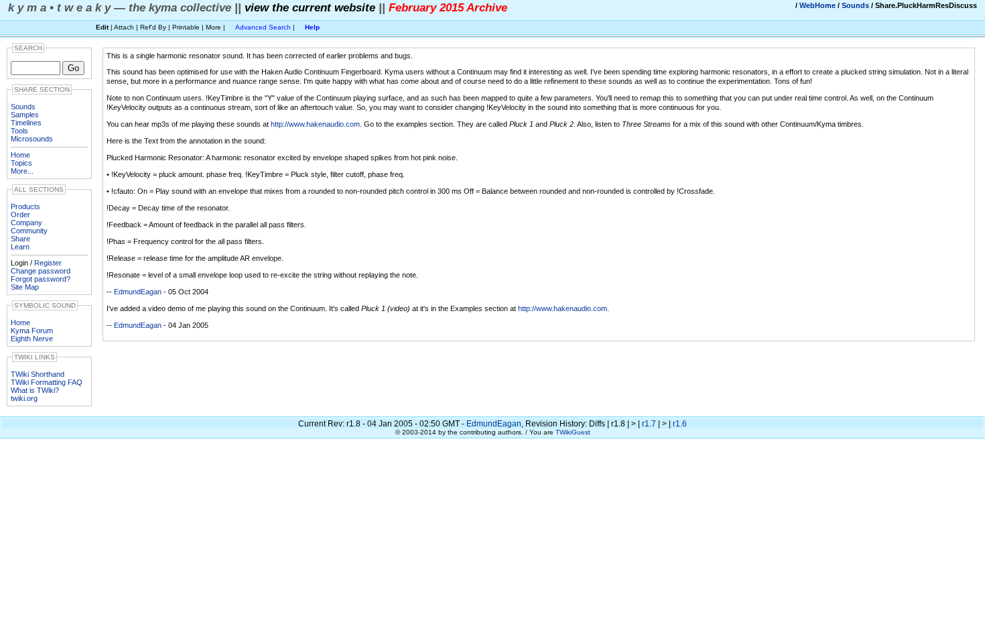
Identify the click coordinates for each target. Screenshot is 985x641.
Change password (40, 271)
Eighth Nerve (32, 339)
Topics (21, 163)
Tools (19, 131)
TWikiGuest (572, 432)
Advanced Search (263, 27)
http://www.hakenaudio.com (315, 124)
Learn (20, 247)
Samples (25, 115)
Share (20, 239)
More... (22, 171)
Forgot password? (40, 279)
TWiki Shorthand (37, 374)
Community (29, 231)
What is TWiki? (35, 390)
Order (20, 215)
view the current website (310, 7)
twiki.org (24, 398)
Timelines (26, 123)
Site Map (25, 287)
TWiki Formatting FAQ (46, 382)
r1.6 (680, 423)
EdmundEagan (137, 292)
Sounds (855, 5)
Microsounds (32, 139)
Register (48, 263)
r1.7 (649, 423)
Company (26, 223)
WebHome (817, 5)
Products (25, 206)
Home (20, 155)
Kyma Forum (32, 331)
